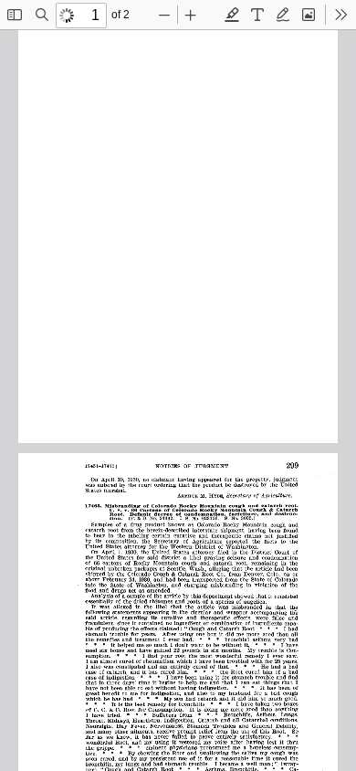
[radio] (232, 14)
